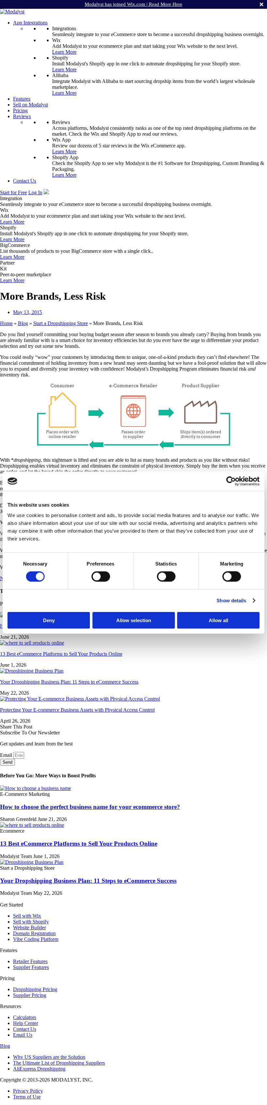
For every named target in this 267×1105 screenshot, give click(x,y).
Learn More (64, 52)
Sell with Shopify (31, 921)
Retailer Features (30, 961)
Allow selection (133, 620)
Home (6, 323)
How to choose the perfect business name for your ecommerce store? (90, 806)
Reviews (22, 116)
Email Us (22, 1035)
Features (21, 99)
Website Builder (29, 927)
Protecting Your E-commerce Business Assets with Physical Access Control (77, 710)
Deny (49, 620)
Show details (231, 600)
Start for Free (13, 192)
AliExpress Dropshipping (39, 1068)
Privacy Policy (28, 1091)
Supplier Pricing (29, 995)
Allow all (218, 620)
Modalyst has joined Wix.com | (133, 4)
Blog (23, 323)
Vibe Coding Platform (35, 939)
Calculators (24, 1017)
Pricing (20, 110)
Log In (35, 192)
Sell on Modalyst (30, 104)
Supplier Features (31, 967)
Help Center (25, 1023)
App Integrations (30, 22)
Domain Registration (34, 933)
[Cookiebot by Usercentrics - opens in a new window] (231, 481)
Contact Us (24, 181)
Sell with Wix (27, 916)
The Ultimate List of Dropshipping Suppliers (59, 1063)
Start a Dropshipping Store (60, 323)
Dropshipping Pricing (35, 989)
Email (6, 755)
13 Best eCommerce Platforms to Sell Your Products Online (61, 654)
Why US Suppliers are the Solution (49, 1057)
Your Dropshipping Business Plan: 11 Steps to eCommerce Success (69, 682)
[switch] (100, 576)
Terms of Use (27, 1096)
